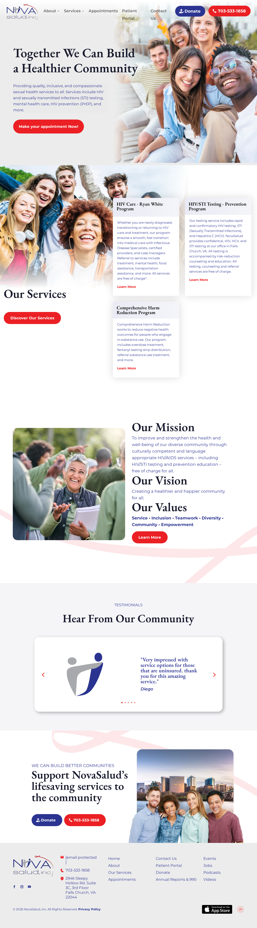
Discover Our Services (32, 318)
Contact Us (159, 14)
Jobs (207, 865)
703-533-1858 (232, 11)
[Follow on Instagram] (22, 887)
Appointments (103, 10)
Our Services (120, 872)
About (49, 10)
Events (209, 858)
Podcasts (212, 872)
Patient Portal (129, 14)
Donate (193, 11)
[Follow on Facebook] (14, 887)
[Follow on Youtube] (29, 887)
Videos (209, 879)
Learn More (126, 287)
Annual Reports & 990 (176, 879)
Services (72, 10)
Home (114, 858)
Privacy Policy (89, 909)
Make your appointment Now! (48, 126)
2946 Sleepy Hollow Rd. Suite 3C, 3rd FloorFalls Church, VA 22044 (80, 887)
